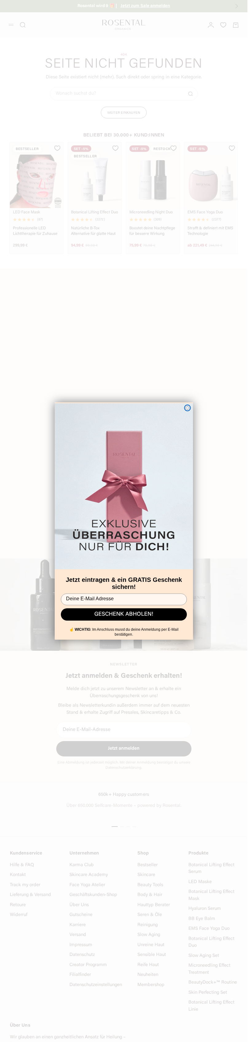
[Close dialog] (187, 408)
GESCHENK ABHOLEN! (123, 614)
